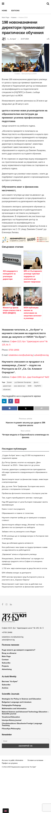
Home (4, 11)
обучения (6, 389)
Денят (36, 382)
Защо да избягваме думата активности (17, 543)
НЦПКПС (37, 386)
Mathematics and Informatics (14, 708)
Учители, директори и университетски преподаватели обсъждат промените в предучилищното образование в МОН (24, 472)
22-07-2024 (25, 39)
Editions (15, 11)
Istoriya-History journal (11, 720)
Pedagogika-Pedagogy (11, 705)
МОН (30, 386)
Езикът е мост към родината (13, 509)
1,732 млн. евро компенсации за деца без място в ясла (24, 568)
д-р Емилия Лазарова (23, 382)
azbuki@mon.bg (41, 355)
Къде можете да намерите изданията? (18, 650)
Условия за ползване (35, 760)
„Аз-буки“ (13, 39)
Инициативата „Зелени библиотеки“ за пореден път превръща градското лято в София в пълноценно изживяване (23, 561)
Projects (5, 666)
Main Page (5, 17)
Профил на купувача (9, 763)
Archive (5, 688)
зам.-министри (19, 386)
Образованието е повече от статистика (18, 513)
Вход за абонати (9, 653)
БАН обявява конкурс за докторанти (16, 573)
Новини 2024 (23, 17)
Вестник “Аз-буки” (10, 681)
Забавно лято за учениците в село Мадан (19, 532)
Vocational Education (11, 717)
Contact (5, 660)
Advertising (7, 669)
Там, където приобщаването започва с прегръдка (22, 498)
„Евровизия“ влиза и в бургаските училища (19, 554)
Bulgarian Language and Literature (16, 702)
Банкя (9, 382)
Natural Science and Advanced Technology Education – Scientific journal (25, 713)
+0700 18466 (7, 632)
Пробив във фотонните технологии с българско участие (24, 493)
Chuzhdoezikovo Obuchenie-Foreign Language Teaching (22, 724)
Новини (13, 17)
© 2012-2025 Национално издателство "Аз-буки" (19, 767)
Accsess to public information (12, 760)
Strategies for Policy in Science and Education (21, 699)
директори (7, 386)
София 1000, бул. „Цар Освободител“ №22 (29, 377)
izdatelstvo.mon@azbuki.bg (21, 355)
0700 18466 (14, 350)
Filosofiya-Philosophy (11, 729)
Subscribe (6, 663)
